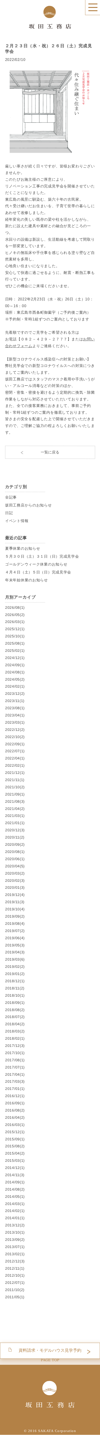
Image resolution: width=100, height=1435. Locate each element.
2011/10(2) (14, 1290)
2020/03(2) (14, 873)
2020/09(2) (14, 844)
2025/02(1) (14, 651)
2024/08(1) (14, 672)
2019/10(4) (14, 909)
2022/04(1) (14, 758)
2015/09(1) (14, 1139)
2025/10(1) (14, 636)
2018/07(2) (14, 1017)
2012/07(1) (14, 1283)
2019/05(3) (14, 945)
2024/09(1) (14, 665)
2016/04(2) (14, 1117)
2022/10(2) (14, 737)
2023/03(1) (14, 722)
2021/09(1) (14, 794)
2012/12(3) (14, 1261)
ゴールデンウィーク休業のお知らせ (36, 564)
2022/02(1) (14, 765)
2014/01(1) (14, 1218)
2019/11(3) (14, 902)
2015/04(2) (14, 1153)
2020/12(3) (14, 830)
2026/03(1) (14, 622)
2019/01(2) (14, 974)
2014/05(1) (14, 1197)
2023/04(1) (14, 715)
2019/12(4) (14, 895)
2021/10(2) (14, 787)
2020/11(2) (14, 837)
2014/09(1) (14, 1182)
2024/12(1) (14, 658)
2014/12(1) (14, 1168)
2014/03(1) (14, 1203)
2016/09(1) (14, 1103)
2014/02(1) (14, 1211)
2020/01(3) (14, 887)
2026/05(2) (14, 614)
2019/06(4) (14, 938)
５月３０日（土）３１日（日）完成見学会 (42, 556)
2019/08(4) (14, 924)
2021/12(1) (14, 773)
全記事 (11, 497)
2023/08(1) (14, 708)
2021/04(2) (14, 808)
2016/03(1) (14, 1125)
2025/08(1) (14, 643)
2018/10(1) (14, 995)
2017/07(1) (14, 1067)
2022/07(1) (14, 751)
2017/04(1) (14, 1074)
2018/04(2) (14, 1024)
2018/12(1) (14, 981)
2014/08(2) (14, 1189)
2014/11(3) (14, 1175)
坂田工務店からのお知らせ (28, 505)
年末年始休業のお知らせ (26, 580)
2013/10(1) (14, 1232)
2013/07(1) (14, 1247)
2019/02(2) (14, 967)
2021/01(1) (14, 823)
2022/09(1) (14, 744)
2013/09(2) (14, 1240)
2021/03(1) (14, 816)
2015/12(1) (14, 1132)
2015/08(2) (14, 1146)
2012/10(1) (14, 1275)
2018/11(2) (14, 988)
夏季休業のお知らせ (22, 548)
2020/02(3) (14, 880)
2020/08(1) (14, 852)
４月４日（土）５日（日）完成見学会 (38, 572)
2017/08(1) (14, 1060)
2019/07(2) (14, 931)
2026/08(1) (14, 607)
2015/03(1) (14, 1160)
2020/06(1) (14, 859)
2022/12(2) (14, 730)
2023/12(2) (14, 694)
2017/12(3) (14, 1046)
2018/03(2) (14, 1031)
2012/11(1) (14, 1268)
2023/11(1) (14, 701)
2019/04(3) (14, 952)
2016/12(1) (14, 1096)
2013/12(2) (14, 1225)
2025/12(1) (14, 629)
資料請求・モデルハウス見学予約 (50, 1350)
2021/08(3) (14, 801)
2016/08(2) (14, 1110)
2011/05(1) (14, 1297)
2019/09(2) (14, 916)
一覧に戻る (50, 452)
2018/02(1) (14, 1038)
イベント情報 (16, 521)
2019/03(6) (14, 959)
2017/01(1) (14, 1089)
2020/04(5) (14, 866)
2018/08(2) (14, 1010)
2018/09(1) (14, 1002)
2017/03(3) (14, 1081)
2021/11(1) (14, 780)
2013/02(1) (14, 1254)
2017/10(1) (14, 1053)
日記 (9, 513)
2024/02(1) (14, 686)
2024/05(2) (14, 679)
